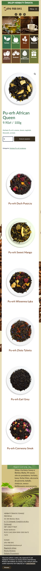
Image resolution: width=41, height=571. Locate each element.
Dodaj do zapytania (24, 139)
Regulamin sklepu (10, 548)
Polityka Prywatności (11, 553)
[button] (35, 74)
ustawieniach (30, 564)
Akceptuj (6, 567)
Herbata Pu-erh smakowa (18, 148)
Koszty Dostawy (10, 551)
